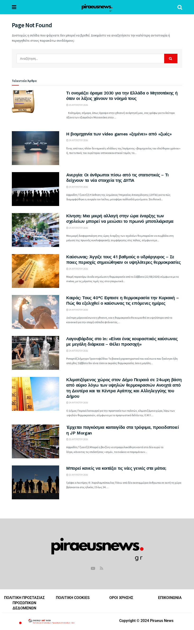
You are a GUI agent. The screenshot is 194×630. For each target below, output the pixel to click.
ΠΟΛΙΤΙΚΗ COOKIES (73, 597)
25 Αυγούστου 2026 (78, 105)
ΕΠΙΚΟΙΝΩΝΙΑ (170, 597)
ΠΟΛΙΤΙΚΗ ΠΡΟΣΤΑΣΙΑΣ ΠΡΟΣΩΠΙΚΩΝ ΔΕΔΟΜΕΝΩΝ (24, 603)
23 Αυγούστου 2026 (78, 439)
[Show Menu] (14, 7)
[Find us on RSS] (101, 568)
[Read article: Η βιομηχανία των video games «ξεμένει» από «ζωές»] (35, 148)
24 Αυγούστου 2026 (78, 140)
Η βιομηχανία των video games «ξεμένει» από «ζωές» (119, 133)
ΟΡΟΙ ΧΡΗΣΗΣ (121, 597)
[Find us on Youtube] (93, 568)
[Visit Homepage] (97, 7)
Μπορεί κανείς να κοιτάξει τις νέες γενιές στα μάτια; (116, 468)
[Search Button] (179, 7)
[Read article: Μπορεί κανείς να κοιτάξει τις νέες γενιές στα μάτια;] (35, 482)
